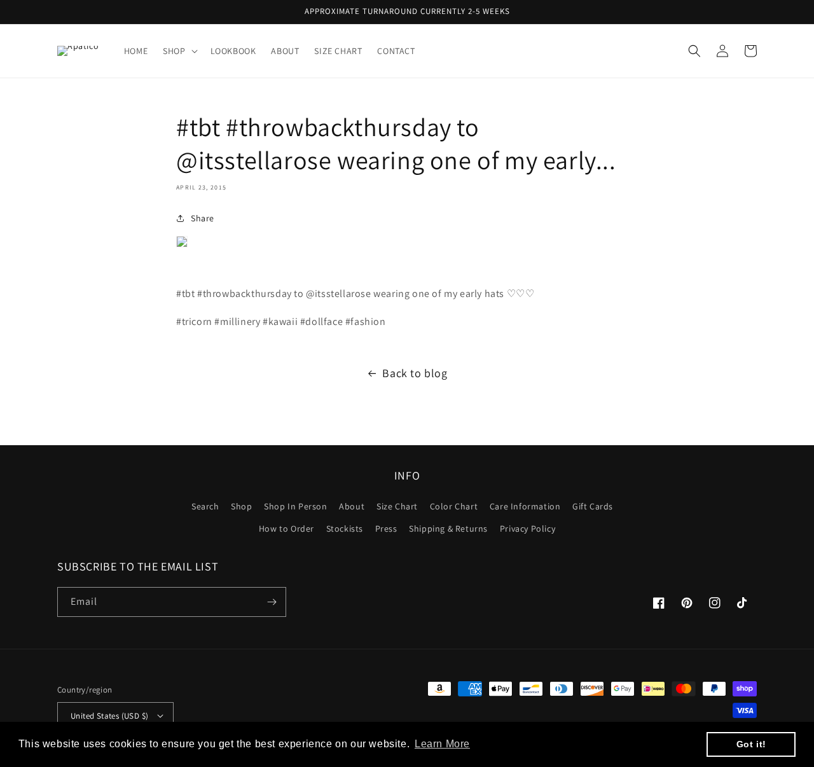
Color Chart (454, 506)
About (351, 506)
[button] (178, 51)
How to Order (286, 528)
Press (386, 528)
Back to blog (414, 373)
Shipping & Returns (448, 528)
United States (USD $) (109, 715)
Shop (241, 506)
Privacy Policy (527, 528)
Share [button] (202, 218)
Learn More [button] (442, 743)
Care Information (525, 506)
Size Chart (397, 506)
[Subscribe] (272, 602)
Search (205, 506)
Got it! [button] (751, 744)
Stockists (344, 528)
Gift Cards (592, 506)
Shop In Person (295, 506)
